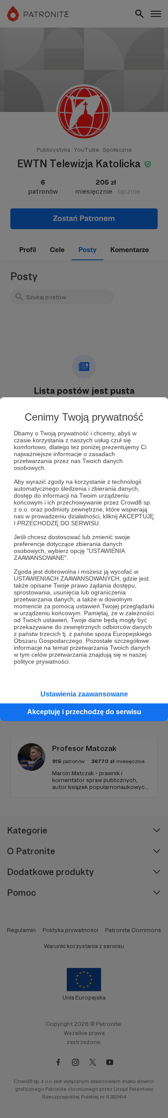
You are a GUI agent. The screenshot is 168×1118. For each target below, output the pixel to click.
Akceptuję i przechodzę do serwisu (84, 712)
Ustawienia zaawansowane (84, 694)
